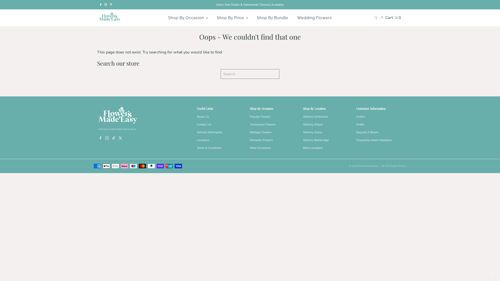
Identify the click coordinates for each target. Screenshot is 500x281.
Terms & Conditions (209, 147)
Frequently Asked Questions (374, 140)
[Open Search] (376, 18)
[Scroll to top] (492, 273)
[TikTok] (114, 138)
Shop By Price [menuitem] (231, 17)
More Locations (313, 147)
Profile (360, 124)
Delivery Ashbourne (315, 116)
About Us (203, 116)
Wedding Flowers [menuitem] (314, 17)
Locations (203, 140)
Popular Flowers (260, 116)
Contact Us (204, 124)
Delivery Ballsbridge (316, 140)
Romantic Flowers (261, 140)
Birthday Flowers (260, 132)
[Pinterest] (111, 4)
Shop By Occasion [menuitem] (186, 17)
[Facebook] (101, 4)
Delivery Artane (313, 124)
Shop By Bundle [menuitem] (272, 17)
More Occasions (260, 147)
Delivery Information (209, 132)
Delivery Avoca (312, 132)
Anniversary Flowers (263, 124)
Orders (360, 116)
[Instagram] (105, 4)
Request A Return (367, 132)
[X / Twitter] (120, 138)
